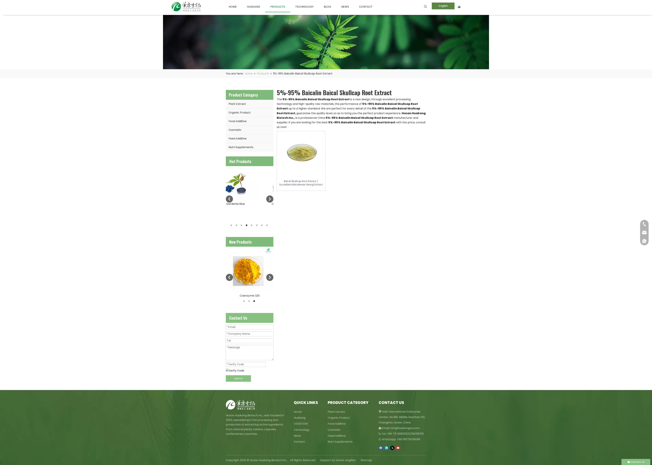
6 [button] (257, 225)
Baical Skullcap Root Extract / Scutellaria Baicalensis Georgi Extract (301, 182)
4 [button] (247, 225)
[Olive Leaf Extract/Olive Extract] (250, 264)
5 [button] (252, 225)
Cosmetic (235, 130)
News (297, 436)
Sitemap (366, 460)
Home (298, 412)
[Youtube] (398, 448)
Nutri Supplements (241, 147)
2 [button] (237, 225)
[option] (250, 186)
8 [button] (267, 225)
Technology (302, 430)
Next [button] (269, 199)
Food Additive (238, 121)
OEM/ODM (301, 424)
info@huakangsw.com (405, 428)
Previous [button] (229, 199)
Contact (299, 442)
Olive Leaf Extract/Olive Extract (250, 284)
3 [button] (242, 225)
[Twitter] (392, 448)
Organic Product (240, 113)
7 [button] (262, 225)
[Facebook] (381, 448)
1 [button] (231, 225)
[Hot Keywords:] (425, 7)
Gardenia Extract (249, 204)
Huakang (299, 418)
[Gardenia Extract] (250, 183)
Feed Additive (238, 138)
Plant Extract (237, 104)
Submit (238, 378)
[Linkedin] (386, 448)
